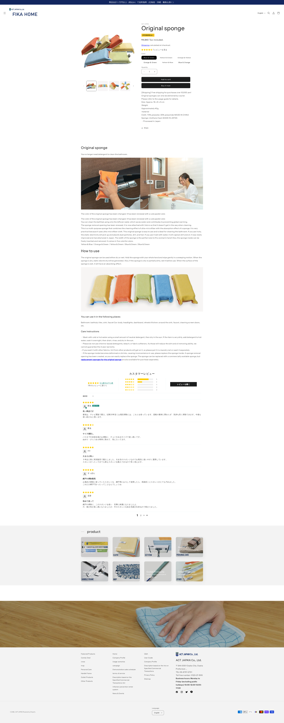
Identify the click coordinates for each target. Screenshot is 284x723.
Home (115, 654)
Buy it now (166, 86)
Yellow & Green (167, 58)
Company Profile (119, 658)
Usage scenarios (119, 662)
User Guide (148, 658)
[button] (4, 13)
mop (117, 572)
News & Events (118, 693)
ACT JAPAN (19, 712)
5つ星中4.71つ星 (106, 383)
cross (118, 547)
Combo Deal (85, 658)
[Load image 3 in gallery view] (114, 86)
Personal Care (185, 547)
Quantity (144, 67)
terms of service (119, 673)
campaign (116, 666)
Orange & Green (150, 62)
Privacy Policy (149, 675)
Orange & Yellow (185, 58)
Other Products (186, 572)
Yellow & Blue (168, 62)
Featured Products (93, 547)
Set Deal (151, 547)
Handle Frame (91, 572)
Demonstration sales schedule (124, 670)
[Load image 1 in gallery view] (91, 86)
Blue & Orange (184, 62)
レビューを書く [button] (183, 384)
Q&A (146, 654)
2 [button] (140, 515)
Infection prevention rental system (123, 688)
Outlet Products (155, 572)
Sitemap (147, 679)
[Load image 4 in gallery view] (125, 86)
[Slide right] (133, 85)
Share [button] (146, 128)
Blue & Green (149, 58)
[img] (88, 402)
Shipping (145, 45)
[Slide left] (83, 85)
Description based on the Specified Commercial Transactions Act (122, 680)
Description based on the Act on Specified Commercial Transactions (156, 668)
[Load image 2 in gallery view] (103, 86)
